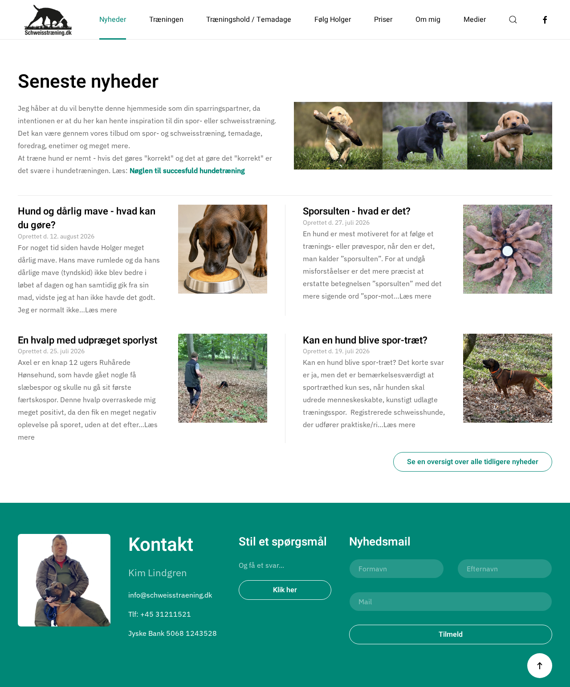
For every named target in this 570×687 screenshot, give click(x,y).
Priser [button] (383, 19)
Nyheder (112, 19)
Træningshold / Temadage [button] (248, 19)
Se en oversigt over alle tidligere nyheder (472, 462)
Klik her (285, 590)
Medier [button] (475, 19)
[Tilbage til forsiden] (48, 19)
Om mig (427, 19)
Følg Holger (332, 19)
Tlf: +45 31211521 (159, 614)
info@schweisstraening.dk (170, 594)
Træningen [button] (166, 19)
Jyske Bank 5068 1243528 (172, 633)
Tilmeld (451, 634)
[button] (513, 19)
